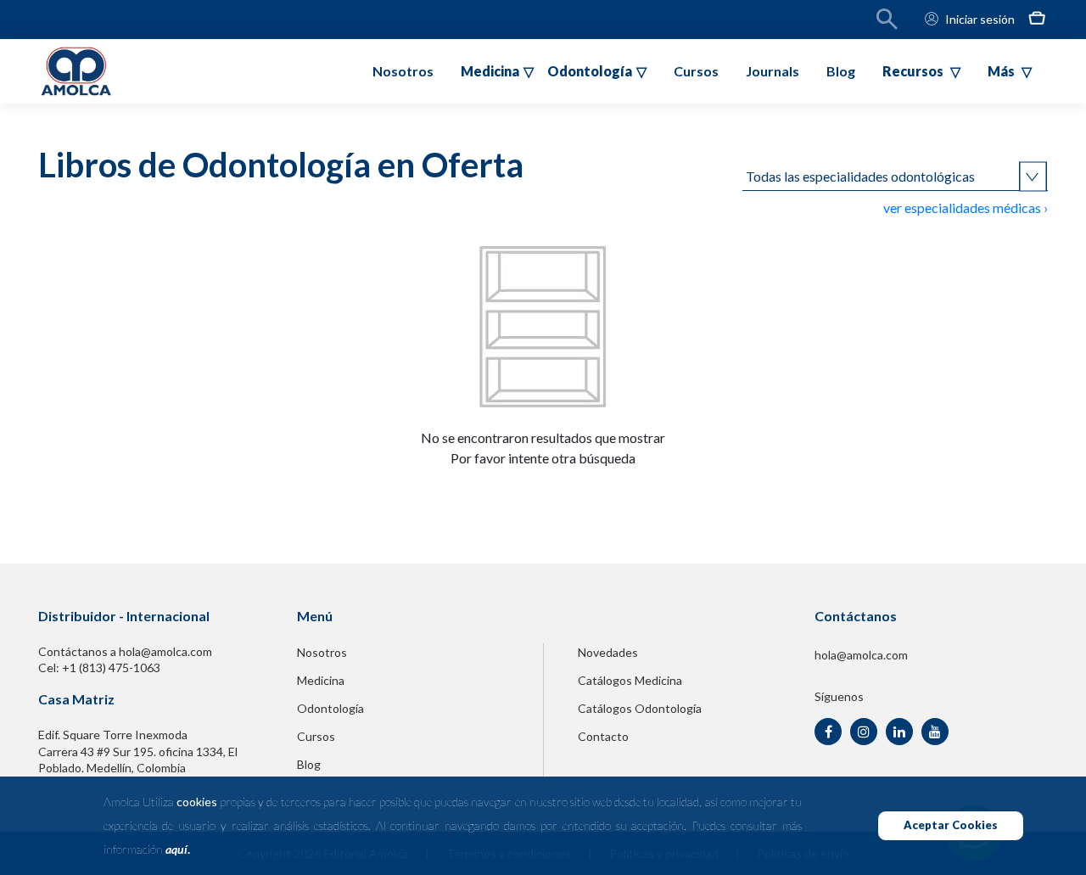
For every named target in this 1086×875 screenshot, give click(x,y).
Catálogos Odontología (640, 708)
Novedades (608, 652)
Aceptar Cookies (951, 825)
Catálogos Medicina (630, 680)
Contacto (603, 736)
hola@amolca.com (861, 655)
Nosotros (403, 71)
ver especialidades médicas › (965, 207)
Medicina (320, 680)
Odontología (330, 708)
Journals (772, 71)
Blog (840, 71)
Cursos (696, 71)
